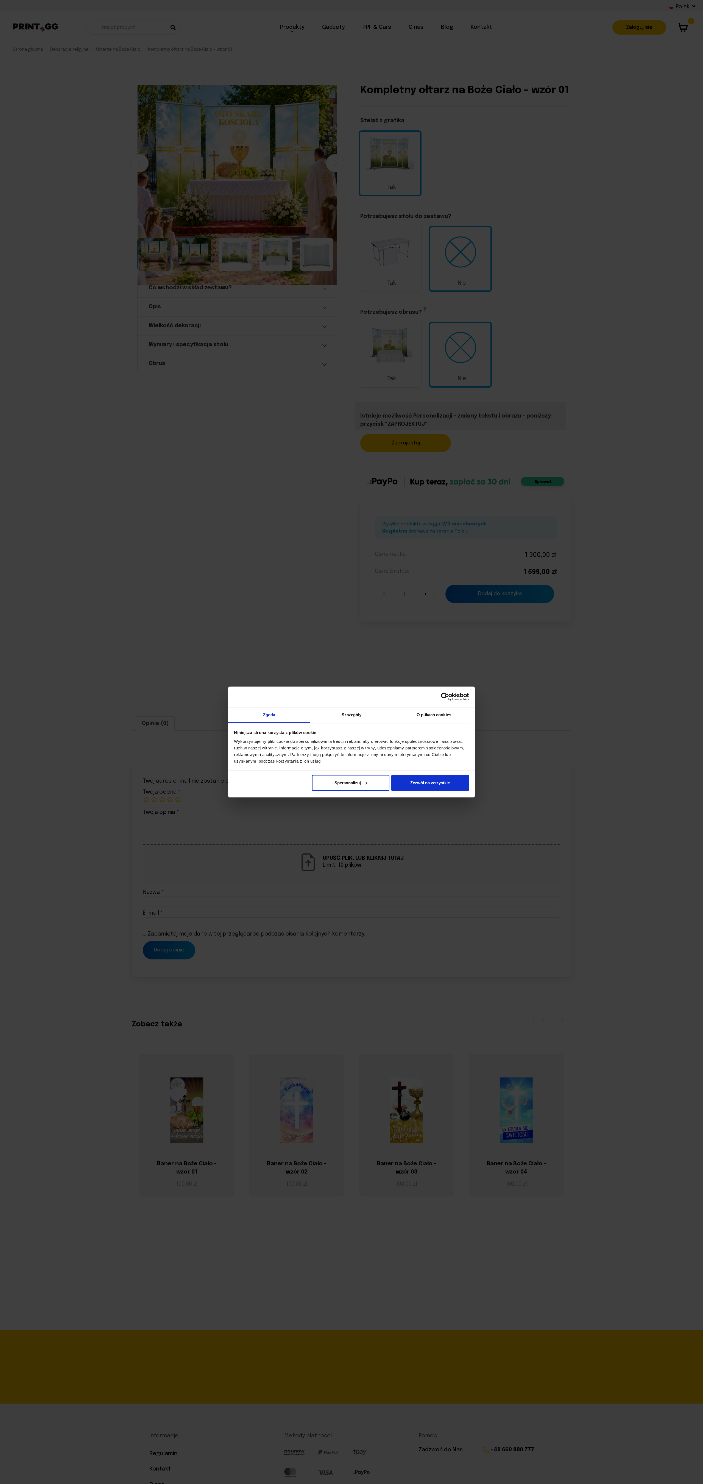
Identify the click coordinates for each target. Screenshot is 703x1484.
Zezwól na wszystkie (430, 782)
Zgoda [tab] (269, 714)
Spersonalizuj (347, 782)
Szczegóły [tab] (352, 714)
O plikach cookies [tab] (434, 714)
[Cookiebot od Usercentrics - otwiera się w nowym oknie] (445, 697)
